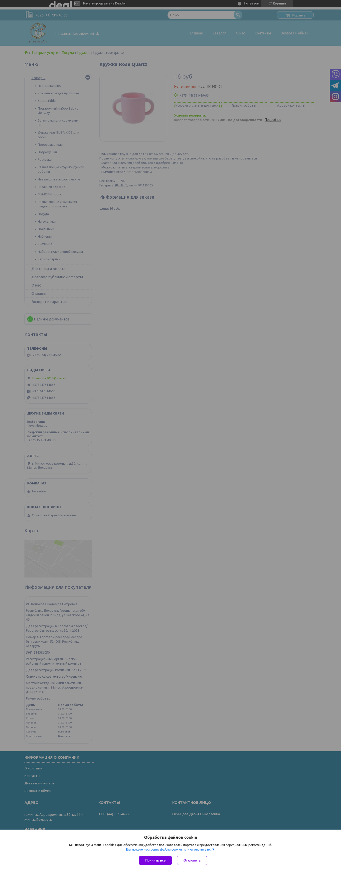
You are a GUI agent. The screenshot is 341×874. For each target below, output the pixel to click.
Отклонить (192, 860)
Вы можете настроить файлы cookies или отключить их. (169, 849)
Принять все (155, 860)
